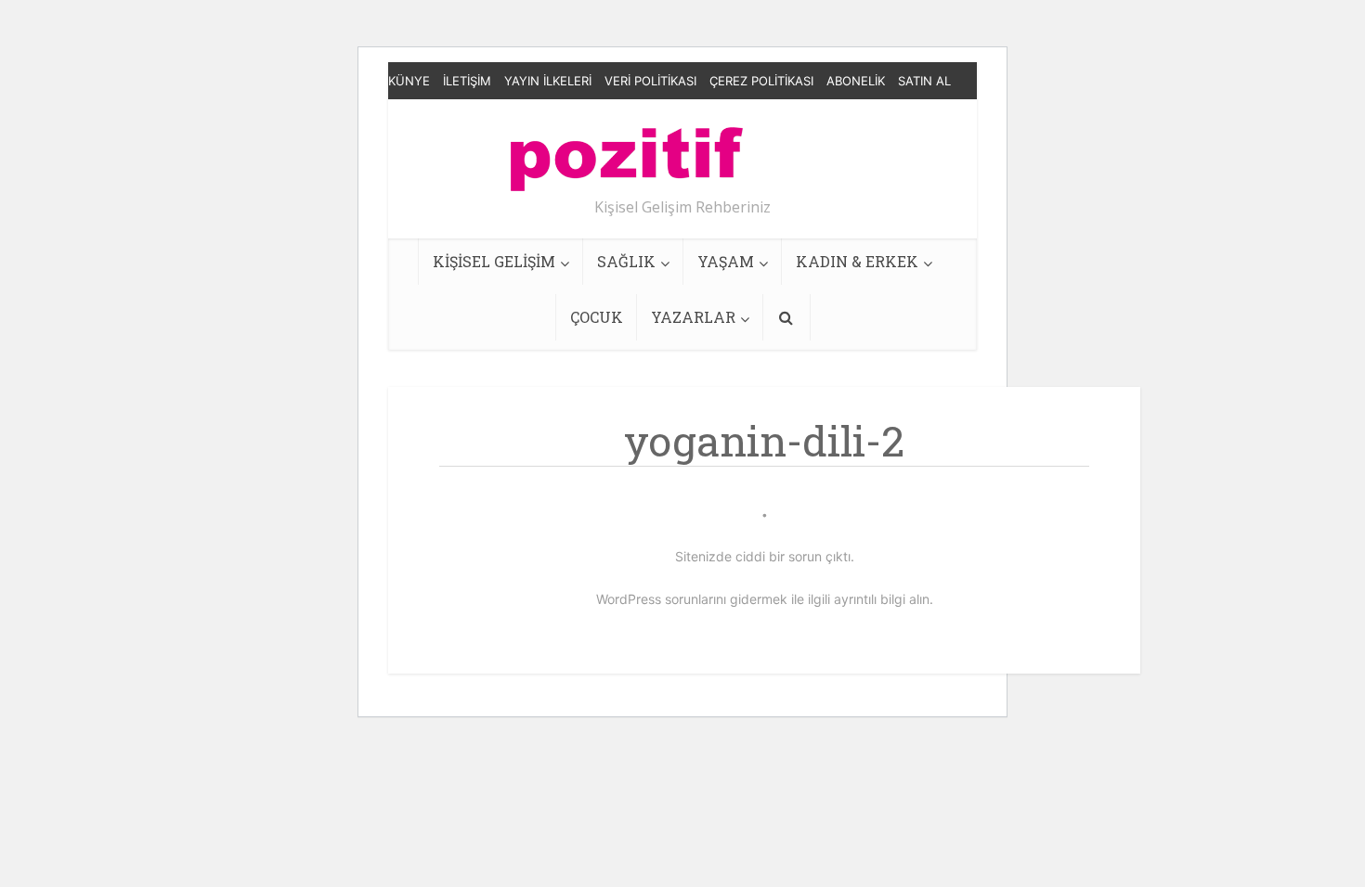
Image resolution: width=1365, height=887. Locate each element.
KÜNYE (409, 80)
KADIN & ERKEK (857, 261)
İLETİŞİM (467, 80)
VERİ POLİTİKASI (650, 80)
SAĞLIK (626, 261)
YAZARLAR (693, 317)
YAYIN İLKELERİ (548, 80)
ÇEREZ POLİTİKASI (761, 80)
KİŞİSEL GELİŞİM (494, 261)
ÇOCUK (596, 317)
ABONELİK (855, 80)
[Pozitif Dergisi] (627, 152)
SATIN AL (924, 80)
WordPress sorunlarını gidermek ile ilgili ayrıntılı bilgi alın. (764, 599)
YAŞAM (725, 261)
